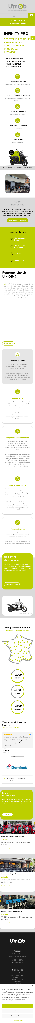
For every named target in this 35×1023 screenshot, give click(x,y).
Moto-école (19, 260)
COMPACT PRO (17, 979)
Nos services (17, 982)
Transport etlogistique (19, 246)
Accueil (17, 973)
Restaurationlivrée (19, 239)
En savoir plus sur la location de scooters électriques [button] (15, 779)
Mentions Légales (18, 1020)
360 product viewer (25, 613)
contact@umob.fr (18, 23)
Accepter (17, 1006)
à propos (8, 343)
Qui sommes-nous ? (17, 975)
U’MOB (6, 284)
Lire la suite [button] (7, 745)
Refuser (17, 1011)
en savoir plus (12, 584)
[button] (32, 986)
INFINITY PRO (17, 977)
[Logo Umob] (17, 7)
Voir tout (7, 814)
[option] (17, 183)
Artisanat (18, 253)
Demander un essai (17, 220)
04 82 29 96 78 (18, 20)
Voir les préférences (17, 1016)
